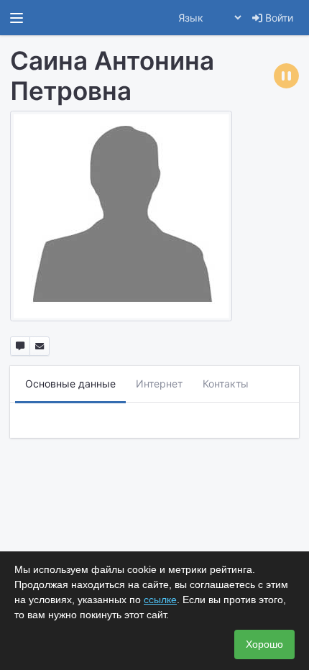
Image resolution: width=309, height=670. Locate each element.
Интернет (159, 383)
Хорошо (264, 644)
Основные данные (70, 383)
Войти (277, 18)
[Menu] (16, 17)
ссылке (160, 599)
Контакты (226, 383)
